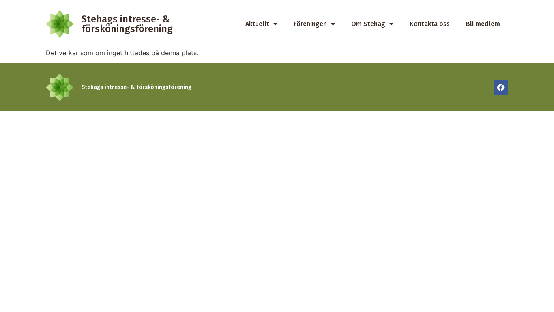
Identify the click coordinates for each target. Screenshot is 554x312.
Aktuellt (257, 24)
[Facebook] (501, 87)
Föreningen (310, 24)
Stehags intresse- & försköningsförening (127, 24)
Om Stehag (368, 24)
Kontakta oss (430, 24)
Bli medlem (483, 24)
